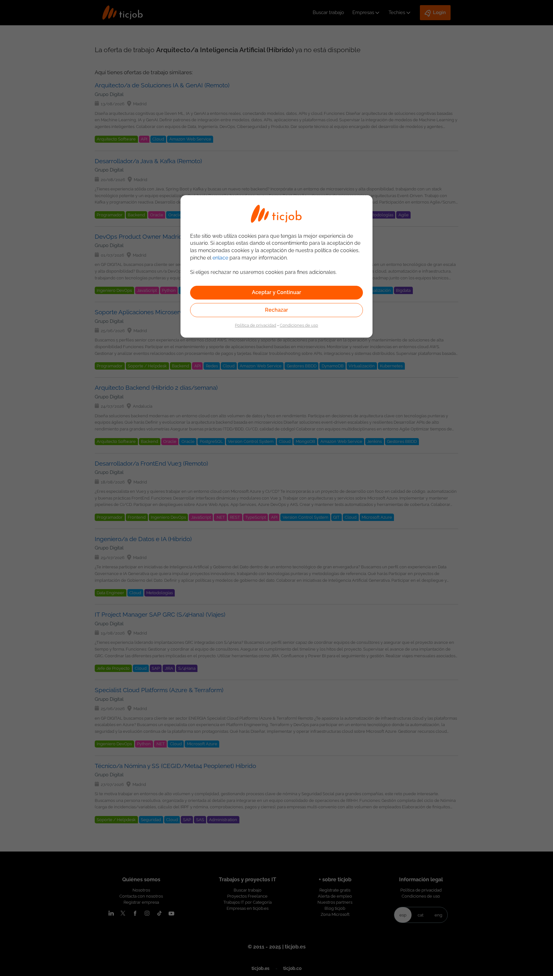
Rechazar (276, 310)
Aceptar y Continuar (276, 292)
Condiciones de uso (299, 325)
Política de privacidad (255, 325)
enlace (220, 258)
